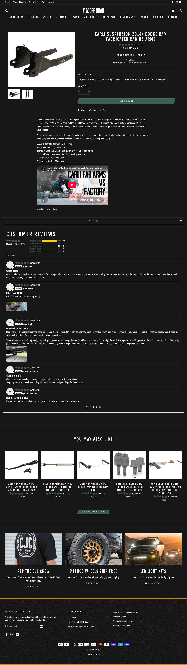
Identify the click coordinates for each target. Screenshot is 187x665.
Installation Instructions (47, 209)
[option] (41, 59)
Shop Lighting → (153, 583)
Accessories (91, 17)
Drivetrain (109, 17)
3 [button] (93, 407)
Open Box (157, 17)
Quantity (83, 86)
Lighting (61, 17)
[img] (22, 262)
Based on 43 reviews (15, 243)
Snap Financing (48, 2)
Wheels (47, 17)
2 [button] (90, 407)
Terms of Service (19, 2)
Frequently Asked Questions (123, 621)
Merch (144, 17)
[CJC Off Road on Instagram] (11, 634)
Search (7, 2)
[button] (126, 44)
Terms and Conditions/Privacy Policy (81, 626)
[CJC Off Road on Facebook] (6, 634)
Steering (33, 17)
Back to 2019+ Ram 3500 (95, 512)
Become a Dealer (119, 616)
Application (85, 74)
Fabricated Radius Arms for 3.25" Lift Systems (145, 79)
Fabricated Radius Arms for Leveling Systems (100, 79)
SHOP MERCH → (33, 587)
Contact (172, 17)
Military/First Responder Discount (125, 612)
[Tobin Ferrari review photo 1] (16, 306)
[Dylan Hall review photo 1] (16, 354)
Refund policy (34, 2)
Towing (74, 17)
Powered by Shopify (93, 654)
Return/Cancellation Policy (78, 622)
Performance (128, 17)
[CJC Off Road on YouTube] (17, 634)
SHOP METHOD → (93, 583)
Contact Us (72, 617)
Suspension (17, 17)
